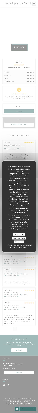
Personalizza (19, 242)
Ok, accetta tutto (19, 234)
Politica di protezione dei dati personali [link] (20, 245)
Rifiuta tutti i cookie (19, 238)
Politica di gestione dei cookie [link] (19, 247)
